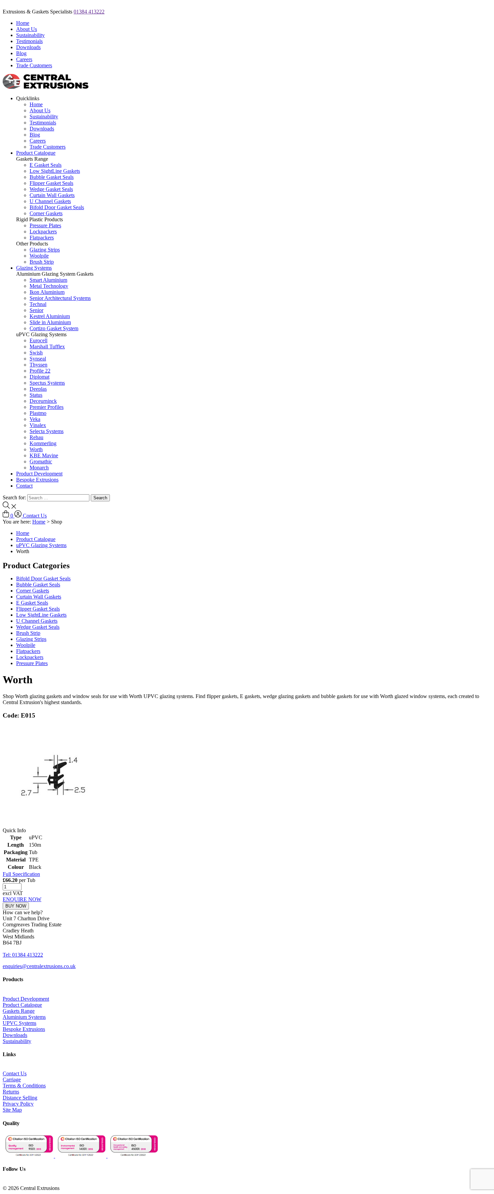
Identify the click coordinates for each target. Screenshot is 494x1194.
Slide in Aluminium (50, 322)
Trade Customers (34, 65)
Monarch (39, 467)
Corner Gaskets (46, 213)
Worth (36, 449)
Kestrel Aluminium (50, 316)
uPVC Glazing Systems (41, 545)
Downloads (28, 47)
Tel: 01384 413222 (23, 955)
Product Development (39, 473)
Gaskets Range (19, 1011)
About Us (26, 29)
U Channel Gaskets (50, 201)
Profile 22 (40, 371)
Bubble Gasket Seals (52, 177)
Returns (11, 1091)
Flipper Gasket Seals (51, 183)
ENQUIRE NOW (22, 899)
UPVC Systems (19, 1023)
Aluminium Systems (24, 1017)
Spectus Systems (47, 383)
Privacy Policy (18, 1104)
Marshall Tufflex (47, 346)
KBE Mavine (44, 455)
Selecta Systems (47, 431)
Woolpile (39, 256)
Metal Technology (49, 286)
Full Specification (21, 874)
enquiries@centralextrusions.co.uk (39, 966)
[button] (23, 912)
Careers (24, 59)
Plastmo (38, 413)
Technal (38, 304)
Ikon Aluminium (47, 292)
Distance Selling (20, 1098)
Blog (21, 53)
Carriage (12, 1079)
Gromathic (41, 461)
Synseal (38, 358)
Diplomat (39, 377)
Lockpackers (43, 231)
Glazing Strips (45, 250)
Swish (36, 352)
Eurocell (38, 340)
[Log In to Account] (18, 515)
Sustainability (30, 35)
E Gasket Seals (45, 165)
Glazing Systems (34, 268)
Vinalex (38, 425)
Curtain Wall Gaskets (52, 195)
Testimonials (29, 41)
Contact (24, 486)
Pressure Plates (45, 225)
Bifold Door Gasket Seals (57, 207)
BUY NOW (15, 906)
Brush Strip (42, 262)
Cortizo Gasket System (54, 328)
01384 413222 (89, 11)
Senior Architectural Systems (60, 298)
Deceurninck (43, 401)
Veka (35, 419)
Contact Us (35, 515)
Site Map (12, 1110)
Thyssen (38, 365)
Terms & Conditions (24, 1085)
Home (22, 23)
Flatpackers (42, 237)
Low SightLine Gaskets (55, 171)
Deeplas (38, 389)
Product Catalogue (35, 153)
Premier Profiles (47, 407)
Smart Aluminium (48, 280)
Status (36, 395)
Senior (36, 310)
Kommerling (43, 443)
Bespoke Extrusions (37, 480)
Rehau (36, 437)
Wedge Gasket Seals (51, 189)
